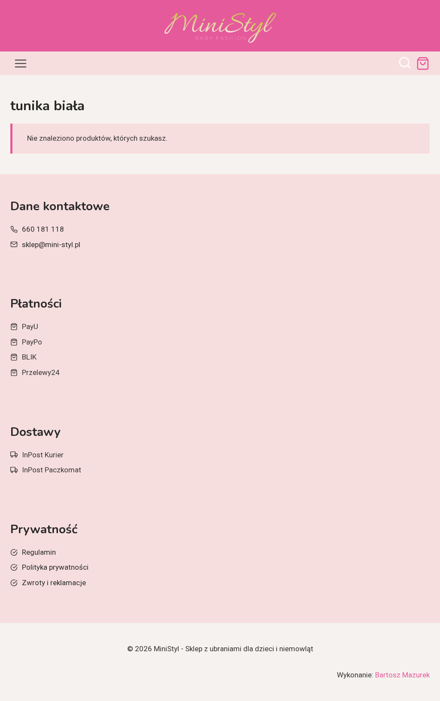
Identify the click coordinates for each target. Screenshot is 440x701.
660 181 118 (43, 229)
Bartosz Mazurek (402, 675)
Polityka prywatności (55, 567)
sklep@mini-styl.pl (51, 244)
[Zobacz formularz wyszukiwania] (405, 63)
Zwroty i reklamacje (54, 582)
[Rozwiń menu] (20, 63)
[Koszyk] (423, 63)
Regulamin (39, 552)
